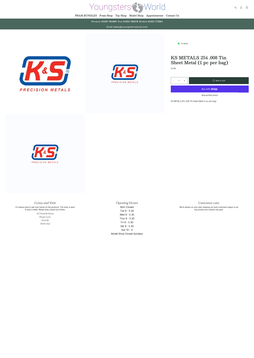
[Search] (235, 7)
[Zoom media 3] (45, 153)
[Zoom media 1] (45, 73)
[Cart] (247, 7)
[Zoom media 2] (124, 73)
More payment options (210, 95)
